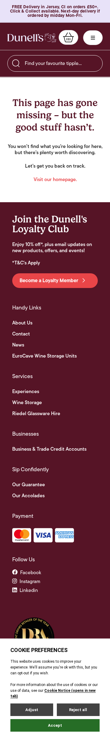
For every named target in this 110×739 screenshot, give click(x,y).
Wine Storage (27, 403)
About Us (22, 323)
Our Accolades (28, 496)
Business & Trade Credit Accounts (49, 449)
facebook (30, 572)
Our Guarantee (28, 485)
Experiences (25, 391)
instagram (30, 581)
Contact (21, 334)
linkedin (29, 590)
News (18, 345)
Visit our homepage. (55, 180)
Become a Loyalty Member (49, 281)
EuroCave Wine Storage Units (44, 356)
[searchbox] (55, 63)
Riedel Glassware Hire (36, 414)
